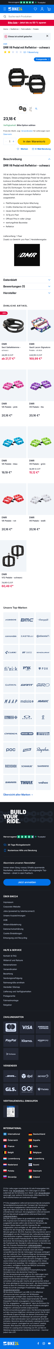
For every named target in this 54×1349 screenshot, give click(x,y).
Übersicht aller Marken (16, 794)
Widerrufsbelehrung (12, 924)
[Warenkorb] (49, 9)
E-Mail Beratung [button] (43, 149)
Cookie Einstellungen (12, 933)
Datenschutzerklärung (13, 929)
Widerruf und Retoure (13, 960)
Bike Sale (12, 22)
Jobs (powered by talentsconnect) (19, 911)
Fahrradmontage (10, 1000)
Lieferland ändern (10, 1216)
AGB (5, 920)
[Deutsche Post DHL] (10, 1076)
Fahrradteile (26, 29)
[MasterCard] (10, 1027)
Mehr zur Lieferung (23, 1268)
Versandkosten (10, 969)
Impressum (8, 902)
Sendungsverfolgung (12, 978)
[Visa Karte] (27, 1027)
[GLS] (10, 1089)
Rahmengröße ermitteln (14, 982)
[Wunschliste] (35, 9)
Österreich (7, 134)
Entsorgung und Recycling (15, 938)
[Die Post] (43, 1076)
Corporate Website (11, 906)
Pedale (36, 29)
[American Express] (43, 1027)
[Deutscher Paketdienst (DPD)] (27, 1076)
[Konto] (42, 9)
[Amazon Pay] (43, 1041)
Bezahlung (8, 973)
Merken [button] (24, 149)
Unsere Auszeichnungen (14, 915)
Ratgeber (7, 1005)
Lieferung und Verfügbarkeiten (17, 991)
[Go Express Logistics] (27, 1089)
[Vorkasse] (10, 1054)
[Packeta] (43, 1089)
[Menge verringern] (6, 141)
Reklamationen (10, 965)
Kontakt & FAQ (9, 956)
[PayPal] (10, 1041)
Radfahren (15, 29)
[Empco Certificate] (10, 1111)
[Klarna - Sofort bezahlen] (27, 1041)
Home (5, 29)
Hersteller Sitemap (11, 987)
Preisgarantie (9, 996)
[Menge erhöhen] (13, 141)
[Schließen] (47, 36)
